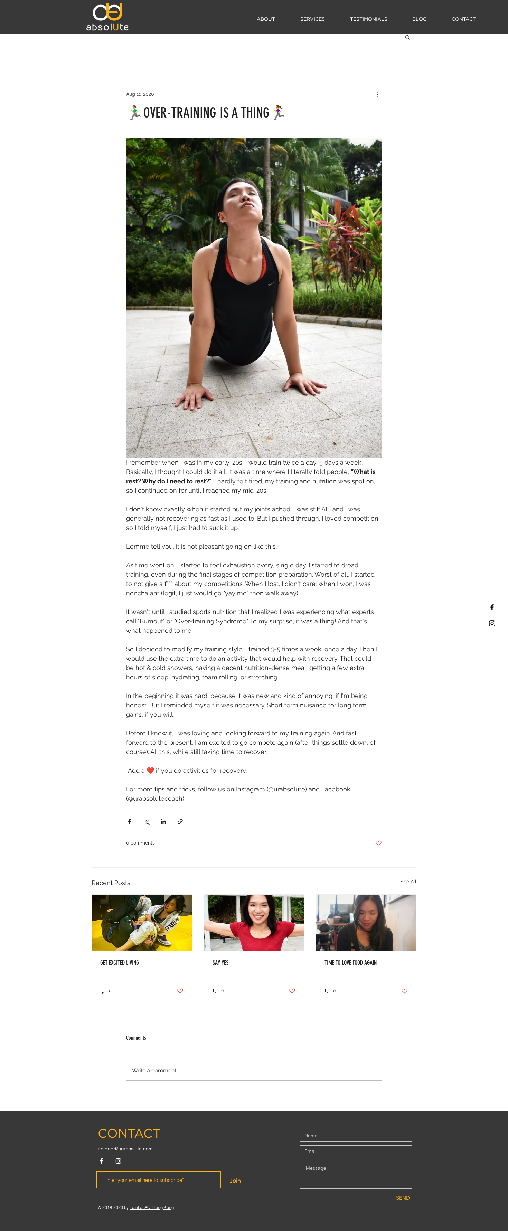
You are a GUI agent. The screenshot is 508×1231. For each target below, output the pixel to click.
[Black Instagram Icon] (492, 623)
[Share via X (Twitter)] (146, 821)
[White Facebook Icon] (101, 1161)
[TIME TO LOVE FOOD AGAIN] (366, 923)
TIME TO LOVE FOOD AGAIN (350, 963)
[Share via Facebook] (129, 821)
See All (408, 881)
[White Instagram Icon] (118, 1161)
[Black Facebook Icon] (492, 607)
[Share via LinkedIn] (163, 821)
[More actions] (378, 94)
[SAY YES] (254, 923)
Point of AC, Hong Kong (152, 1207)
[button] (312, 19)
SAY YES (220, 963)
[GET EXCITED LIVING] (142, 923)
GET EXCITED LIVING (119, 963)
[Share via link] (180, 821)
